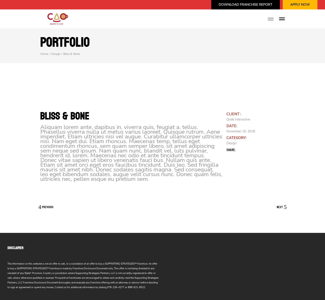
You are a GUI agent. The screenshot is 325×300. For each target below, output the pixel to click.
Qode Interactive (238, 119)
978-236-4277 (115, 287)
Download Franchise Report (245, 4)
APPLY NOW (300, 4)
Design (231, 143)
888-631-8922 (136, 287)
